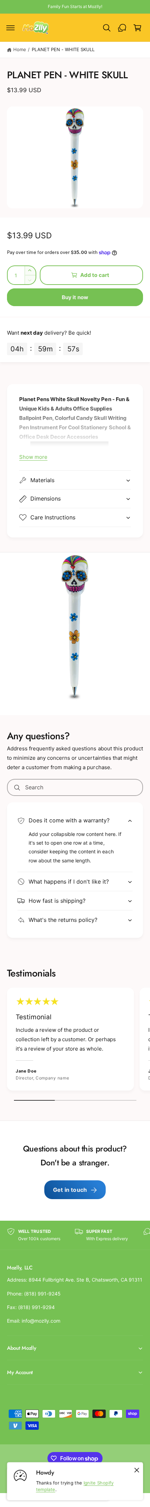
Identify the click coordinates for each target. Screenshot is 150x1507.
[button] (10, 27)
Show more (33, 457)
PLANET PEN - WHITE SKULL (63, 49)
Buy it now (75, 297)
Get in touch (70, 1189)
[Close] (137, 1470)
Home (19, 49)
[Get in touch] (122, 27)
